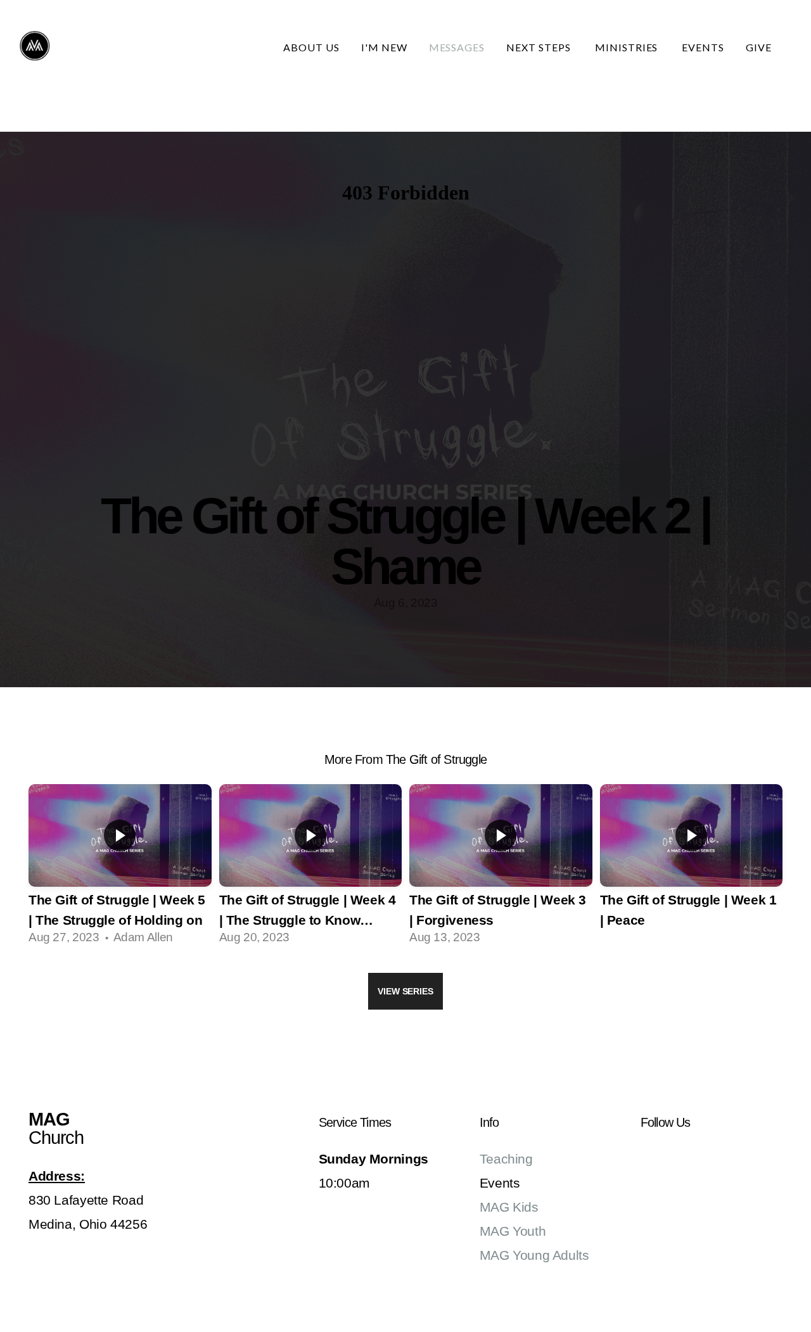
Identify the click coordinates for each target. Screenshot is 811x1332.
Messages (457, 47)
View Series (405, 991)
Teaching (506, 1158)
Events (703, 47)
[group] (120, 869)
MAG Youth (513, 1231)
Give (759, 47)
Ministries (628, 47)
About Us (311, 47)
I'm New (384, 47)
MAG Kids (509, 1207)
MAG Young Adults (534, 1255)
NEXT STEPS (539, 47)
